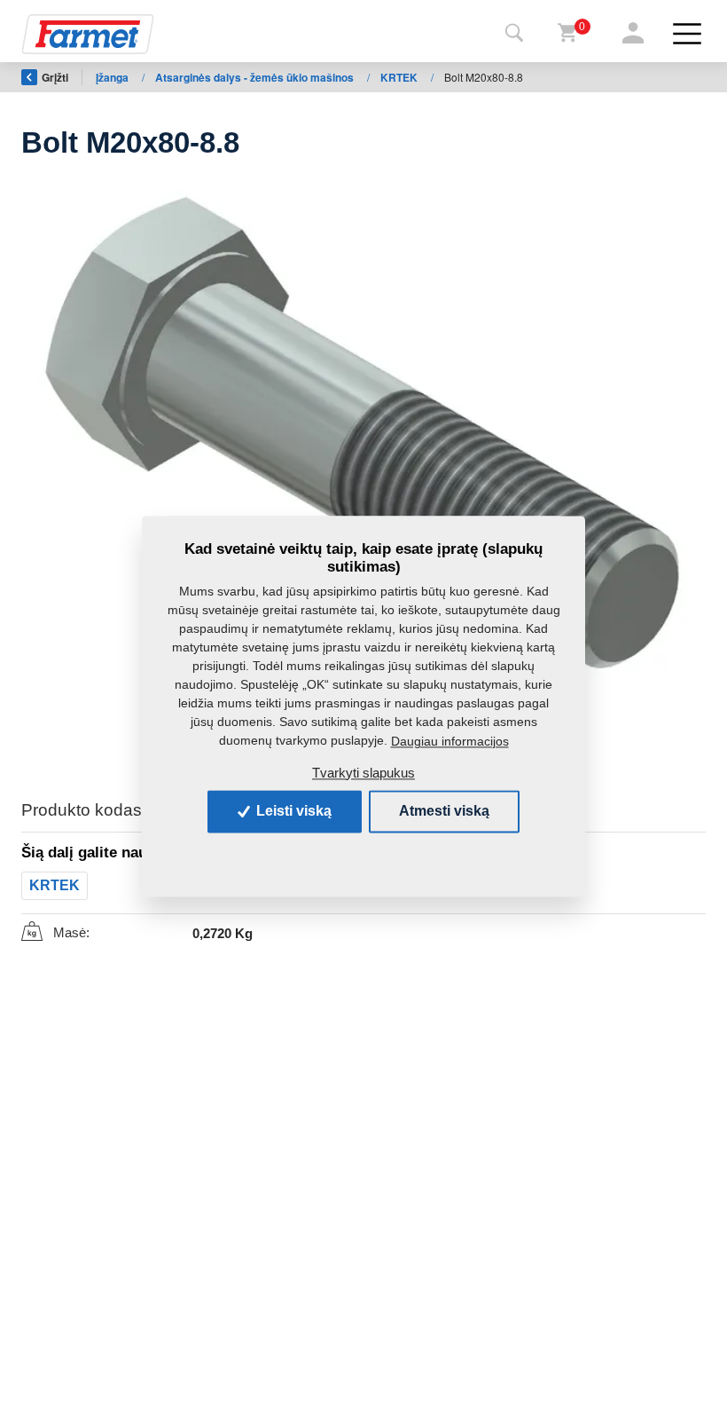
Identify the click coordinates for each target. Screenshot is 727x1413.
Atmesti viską (444, 810)
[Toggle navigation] (514, 34)
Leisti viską (292, 810)
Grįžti (55, 77)
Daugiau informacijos (450, 741)
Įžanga (113, 77)
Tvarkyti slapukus (363, 772)
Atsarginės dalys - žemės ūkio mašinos (255, 77)
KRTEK (400, 77)
